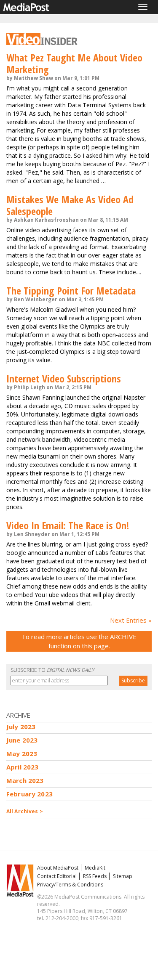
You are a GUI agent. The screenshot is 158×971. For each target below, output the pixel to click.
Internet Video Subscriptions (63, 378)
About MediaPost (57, 867)
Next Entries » (131, 620)
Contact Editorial (57, 876)
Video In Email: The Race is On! (67, 525)
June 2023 (21, 740)
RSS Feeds (95, 876)
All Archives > (24, 811)
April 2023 (22, 767)
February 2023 (29, 794)
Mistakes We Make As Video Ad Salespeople (70, 205)
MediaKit (95, 867)
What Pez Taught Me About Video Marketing (74, 63)
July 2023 (20, 726)
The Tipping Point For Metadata (71, 290)
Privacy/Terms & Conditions (70, 884)
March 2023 (25, 780)
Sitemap (122, 876)
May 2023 (21, 753)
